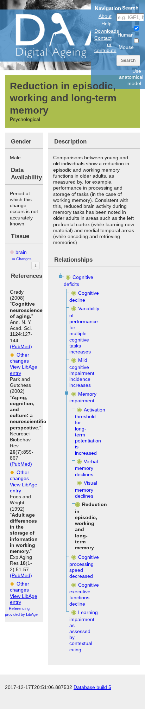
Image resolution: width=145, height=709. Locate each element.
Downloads (106, 31)
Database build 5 (92, 687)
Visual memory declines (86, 489)
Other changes (19, 358)
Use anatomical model (131, 77)
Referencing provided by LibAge (21, 611)
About (105, 16)
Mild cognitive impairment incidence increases (81, 372)
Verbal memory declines (86, 468)
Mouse (126, 47)
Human (126, 35)
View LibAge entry (23, 370)
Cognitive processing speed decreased (84, 566)
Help (106, 23)
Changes (24, 259)
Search (128, 60)
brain (21, 252)
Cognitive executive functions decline (84, 594)
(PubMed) (21, 346)
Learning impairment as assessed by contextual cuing (83, 630)
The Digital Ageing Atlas (70, 35)
